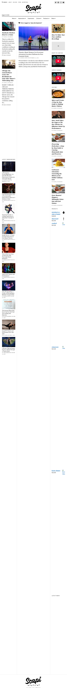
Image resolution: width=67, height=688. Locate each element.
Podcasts (45, 18)
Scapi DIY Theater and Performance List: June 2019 (8, 332)
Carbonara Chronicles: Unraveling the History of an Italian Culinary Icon (57, 175)
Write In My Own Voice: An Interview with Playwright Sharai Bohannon (8, 256)
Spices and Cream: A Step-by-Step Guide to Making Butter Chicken (58, 103)
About (10, 2)
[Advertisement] (8, 132)
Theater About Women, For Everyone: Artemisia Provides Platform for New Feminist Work (31, 54)
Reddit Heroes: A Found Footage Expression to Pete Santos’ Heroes (8, 236)
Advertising (25, 2)
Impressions (21, 18)
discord (15, 2)
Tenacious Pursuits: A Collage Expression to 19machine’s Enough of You (8, 217)
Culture (38, 18)
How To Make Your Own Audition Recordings (58, 37)
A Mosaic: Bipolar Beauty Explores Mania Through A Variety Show (8, 349)
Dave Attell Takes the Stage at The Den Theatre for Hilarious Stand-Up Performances (58, 124)
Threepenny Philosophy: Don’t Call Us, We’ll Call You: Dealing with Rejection (8, 313)
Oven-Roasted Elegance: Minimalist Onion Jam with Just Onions (57, 199)
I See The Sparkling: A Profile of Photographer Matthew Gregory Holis (8, 293)
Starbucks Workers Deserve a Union (8, 34)
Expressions (31, 18)
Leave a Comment (7, 55)
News (13, 18)
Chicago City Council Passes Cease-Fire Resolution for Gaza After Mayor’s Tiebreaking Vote (8, 75)
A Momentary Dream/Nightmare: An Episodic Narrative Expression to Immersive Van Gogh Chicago (8, 175)
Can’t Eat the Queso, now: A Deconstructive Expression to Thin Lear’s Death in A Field (8, 197)
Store (19, 2)
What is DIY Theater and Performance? (8, 275)
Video (52, 18)
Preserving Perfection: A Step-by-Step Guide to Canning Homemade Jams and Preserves (58, 149)
